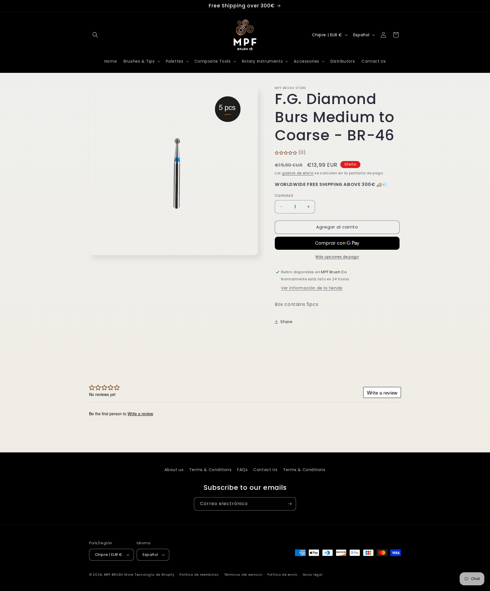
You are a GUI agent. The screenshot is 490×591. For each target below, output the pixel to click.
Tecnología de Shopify (154, 574)
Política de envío (282, 574)
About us (173, 470)
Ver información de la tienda (312, 288)
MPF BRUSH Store (119, 574)
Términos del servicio (243, 574)
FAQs (242, 470)
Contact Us (265, 470)
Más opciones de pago (337, 256)
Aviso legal (313, 574)
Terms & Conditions (210, 470)
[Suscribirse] (289, 503)
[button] (95, 35)
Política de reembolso (199, 574)
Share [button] (286, 322)
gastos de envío (298, 173)
